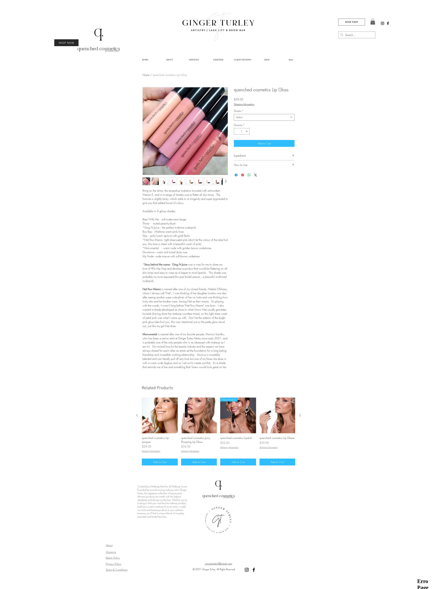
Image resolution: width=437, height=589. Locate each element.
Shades (238, 110)
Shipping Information (244, 104)
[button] (372, 22)
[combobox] (264, 117)
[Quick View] (160, 415)
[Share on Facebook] (236, 175)
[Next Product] (300, 415)
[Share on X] (255, 175)
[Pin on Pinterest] (243, 175)
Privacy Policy (113, 564)
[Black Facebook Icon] (388, 23)
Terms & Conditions (117, 570)
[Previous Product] (137, 415)
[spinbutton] (242, 131)
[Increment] (247, 131)
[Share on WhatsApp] (249, 175)
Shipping (111, 552)
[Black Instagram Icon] (382, 23)
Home (146, 75)
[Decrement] (236, 131)
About (109, 545)
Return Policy (113, 558)
